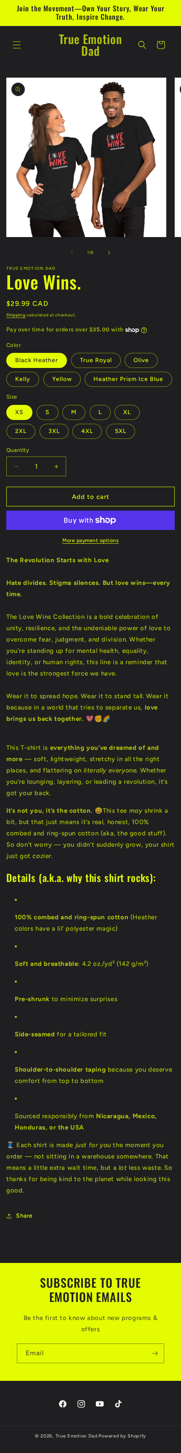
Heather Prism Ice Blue (128, 379)
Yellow (62, 379)
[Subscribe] (154, 1353)
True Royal (96, 360)
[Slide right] (109, 252)
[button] (17, 45)
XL (127, 412)
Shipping (16, 315)
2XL (21, 431)
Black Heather (36, 360)
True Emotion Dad (77, 1436)
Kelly (22, 379)
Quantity (17, 450)
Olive (141, 360)
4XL (87, 431)
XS (19, 412)
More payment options (90, 540)
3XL (54, 431)
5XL (120, 431)
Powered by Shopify (122, 1436)
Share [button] (24, 1215)
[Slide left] (72, 252)
